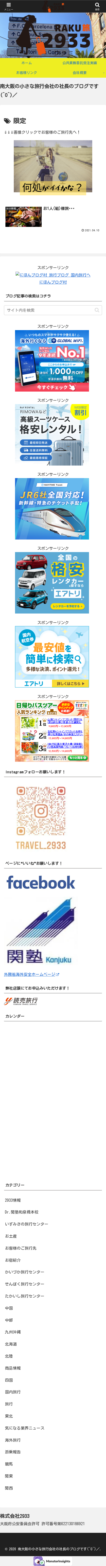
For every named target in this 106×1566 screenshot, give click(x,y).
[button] (97, 310)
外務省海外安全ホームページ (29, 974)
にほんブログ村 (53, 282)
